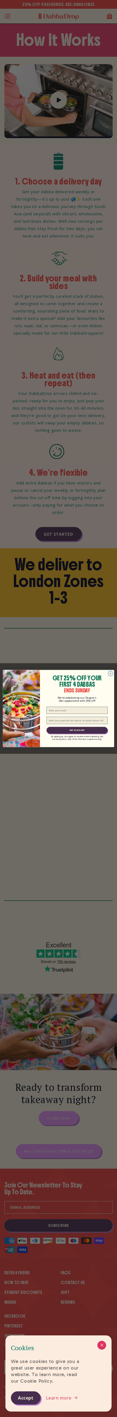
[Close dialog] (110, 673)
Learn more (59, 1398)
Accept (25, 1398)
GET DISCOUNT (77, 730)
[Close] (101, 1345)
